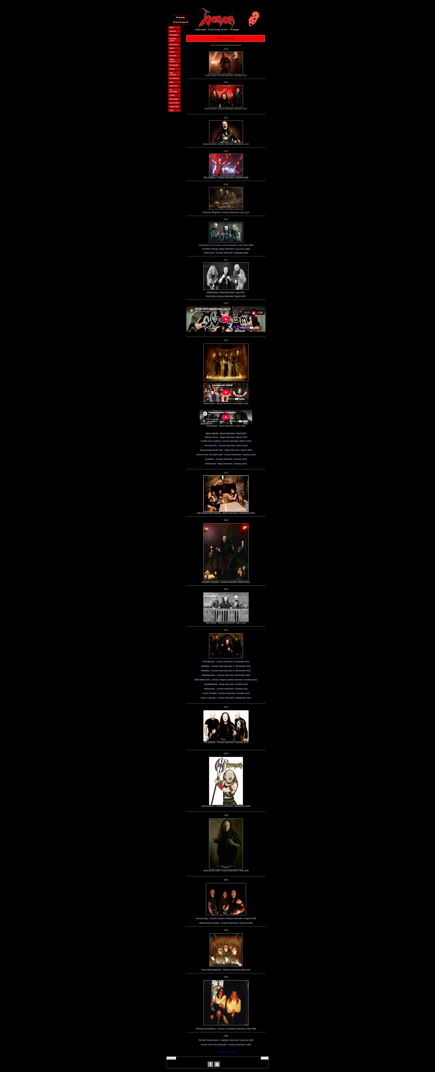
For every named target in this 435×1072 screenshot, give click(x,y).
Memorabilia (174, 99)
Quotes (172, 48)
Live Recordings (173, 90)
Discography (174, 65)
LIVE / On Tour (174, 103)
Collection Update (173, 40)
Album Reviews (172, 60)
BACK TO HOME (226, 1052)
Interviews (173, 55)
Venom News (174, 44)
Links (171, 110)
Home (172, 27)
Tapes (172, 82)
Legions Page (174, 106)
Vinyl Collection (173, 73)
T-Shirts (172, 95)
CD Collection (174, 78)
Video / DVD (173, 86)
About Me (173, 31)
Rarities (172, 69)
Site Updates (174, 35)
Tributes (172, 52)
